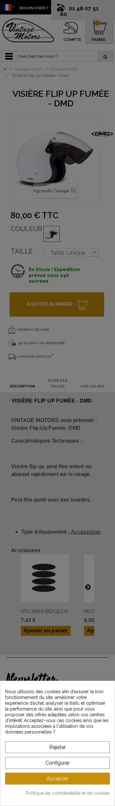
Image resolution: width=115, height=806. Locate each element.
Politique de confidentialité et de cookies (68, 793)
